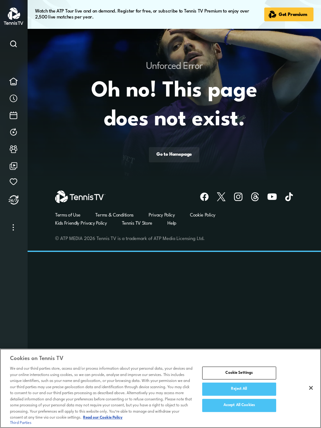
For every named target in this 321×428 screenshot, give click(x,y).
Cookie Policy (202, 215)
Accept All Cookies (239, 405)
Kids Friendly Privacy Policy (81, 223)
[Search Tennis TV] (13, 45)
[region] (160, 388)
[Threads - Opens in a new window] (251, 196)
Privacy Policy (162, 215)
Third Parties (20, 423)
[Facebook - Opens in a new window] (200, 197)
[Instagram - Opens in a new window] (234, 197)
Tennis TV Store (137, 223)
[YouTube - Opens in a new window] (268, 197)
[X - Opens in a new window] (217, 196)
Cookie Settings (239, 373)
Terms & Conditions (114, 215)
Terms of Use (67, 215)
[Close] (311, 388)
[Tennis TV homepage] (14, 23)
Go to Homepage (174, 155)
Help (171, 223)
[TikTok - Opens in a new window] (285, 196)
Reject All (239, 389)
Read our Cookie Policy (103, 418)
